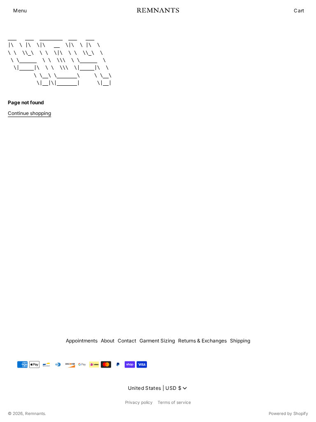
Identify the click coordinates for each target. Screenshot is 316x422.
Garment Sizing (157, 341)
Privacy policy (139, 402)
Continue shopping (29, 113)
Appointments (82, 341)
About (107, 341)
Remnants (35, 413)
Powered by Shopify (288, 413)
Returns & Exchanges (202, 341)
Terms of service (174, 402)
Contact (127, 341)
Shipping (240, 341)
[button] (20, 11)
